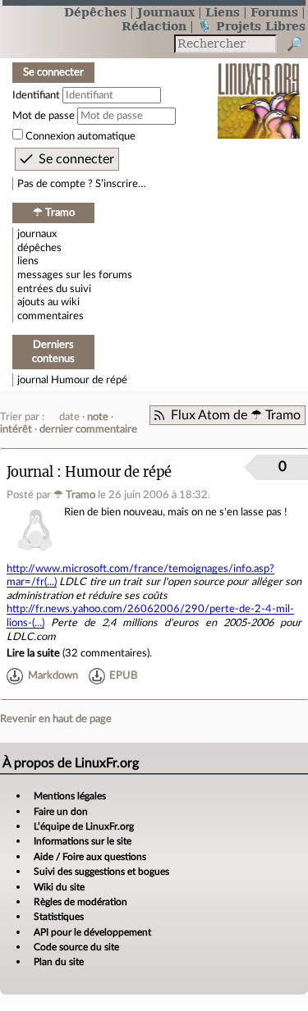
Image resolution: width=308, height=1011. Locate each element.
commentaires (50, 316)
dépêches (39, 248)
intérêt (16, 429)
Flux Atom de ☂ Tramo (236, 415)
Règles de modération (80, 902)
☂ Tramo (74, 495)
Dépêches (95, 12)
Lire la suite (33, 653)
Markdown (53, 676)
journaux (37, 234)
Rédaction (154, 26)
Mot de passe (43, 116)
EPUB (123, 676)
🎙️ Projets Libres (251, 26)
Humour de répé (89, 380)
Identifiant (36, 95)
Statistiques (59, 917)
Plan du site (59, 962)
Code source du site (76, 947)
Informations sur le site (82, 841)
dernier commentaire (88, 429)
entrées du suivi (54, 289)
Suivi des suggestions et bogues (101, 871)
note (97, 417)
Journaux (166, 12)
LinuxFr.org (259, 89)
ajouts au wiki (48, 302)
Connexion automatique (80, 136)
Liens (222, 12)
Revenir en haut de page (56, 719)
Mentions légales (70, 796)
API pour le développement (92, 932)
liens (28, 261)
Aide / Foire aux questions (90, 857)
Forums (274, 12)
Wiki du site (59, 887)
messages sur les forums (74, 275)
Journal (30, 472)
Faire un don (61, 812)
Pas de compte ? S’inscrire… (81, 184)
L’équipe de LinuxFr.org (84, 826)
